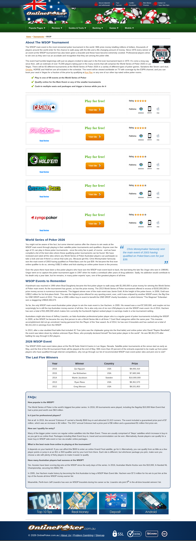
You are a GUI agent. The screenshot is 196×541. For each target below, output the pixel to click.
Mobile (128, 28)
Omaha (29, 69)
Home (28, 37)
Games (112, 28)
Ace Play (89, 72)
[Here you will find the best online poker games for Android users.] (152, 503)
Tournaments (38, 37)
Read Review (44, 141)
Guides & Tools (76, 28)
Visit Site (93, 110)
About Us (66, 535)
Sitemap (99, 535)
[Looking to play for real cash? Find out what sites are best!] (80, 503)
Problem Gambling (83, 535)
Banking (97, 28)
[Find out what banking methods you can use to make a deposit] (116, 503)
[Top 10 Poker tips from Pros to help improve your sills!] (44, 503)
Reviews (56, 28)
